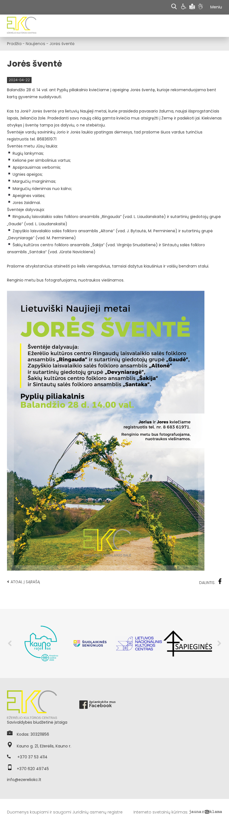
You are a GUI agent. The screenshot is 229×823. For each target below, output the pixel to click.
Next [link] (219, 643)
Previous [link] (10, 643)
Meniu (216, 7)
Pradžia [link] (14, 43)
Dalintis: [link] (207, 582)
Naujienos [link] (35, 43)
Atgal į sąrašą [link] (23, 581)
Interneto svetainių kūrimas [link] (160, 812)
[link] (184, 7)
